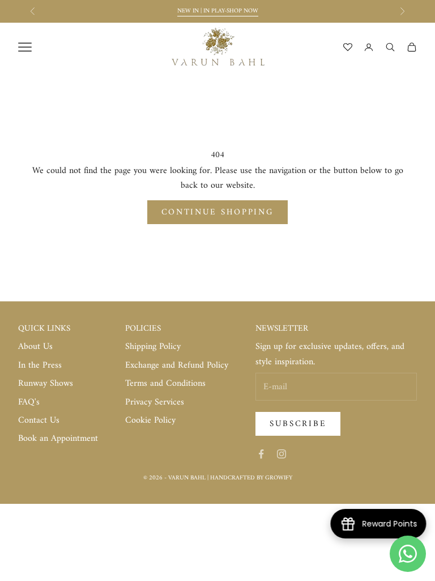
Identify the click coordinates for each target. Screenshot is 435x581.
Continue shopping (217, 212)
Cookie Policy (150, 420)
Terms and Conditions (165, 383)
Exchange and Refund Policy (176, 365)
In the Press (40, 365)
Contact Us (38, 420)
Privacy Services (154, 402)
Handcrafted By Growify (251, 478)
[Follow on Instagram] (281, 454)
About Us (35, 347)
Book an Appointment (58, 439)
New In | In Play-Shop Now (217, 11)
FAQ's (29, 402)
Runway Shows (45, 383)
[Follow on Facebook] (261, 454)
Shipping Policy (153, 347)
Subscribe (298, 424)
